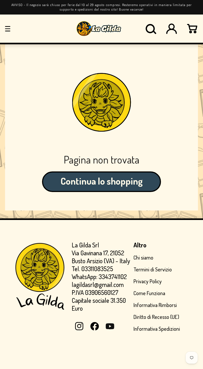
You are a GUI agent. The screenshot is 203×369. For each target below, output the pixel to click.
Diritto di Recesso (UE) (156, 316)
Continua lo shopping (102, 181)
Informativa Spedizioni (156, 328)
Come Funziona (149, 293)
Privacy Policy (147, 281)
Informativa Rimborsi (155, 304)
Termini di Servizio (152, 269)
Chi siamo (143, 257)
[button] (7, 29)
